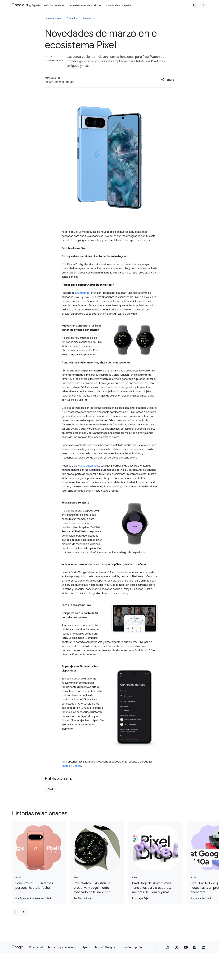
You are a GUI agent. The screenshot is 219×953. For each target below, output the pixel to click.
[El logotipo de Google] (18, 947)
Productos (72, 18)
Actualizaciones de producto (85, 5)
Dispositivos (89, 18)
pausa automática (88, 465)
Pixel (50, 789)
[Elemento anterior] (15, 912)
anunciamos (82, 293)
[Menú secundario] (203, 5)
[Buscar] (194, 5)
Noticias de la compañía (118, 5)
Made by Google (71, 766)
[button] (167, 80)
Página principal (53, 18)
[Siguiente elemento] (23, 912)
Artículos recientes (53, 5)
